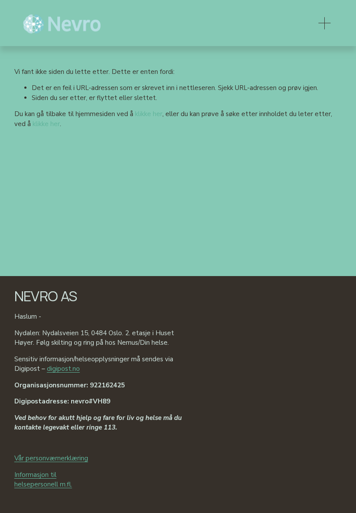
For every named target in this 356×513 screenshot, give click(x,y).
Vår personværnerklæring (51, 458)
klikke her (148, 114)
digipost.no (63, 368)
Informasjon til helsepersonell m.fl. (43, 479)
